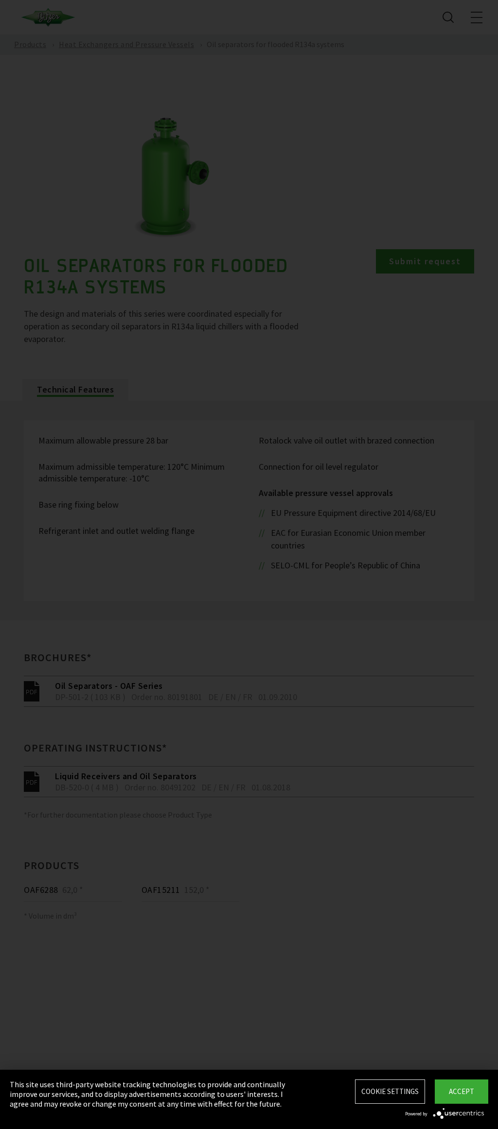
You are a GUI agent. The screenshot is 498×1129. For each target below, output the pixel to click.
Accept (461, 1091)
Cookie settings (390, 1091)
